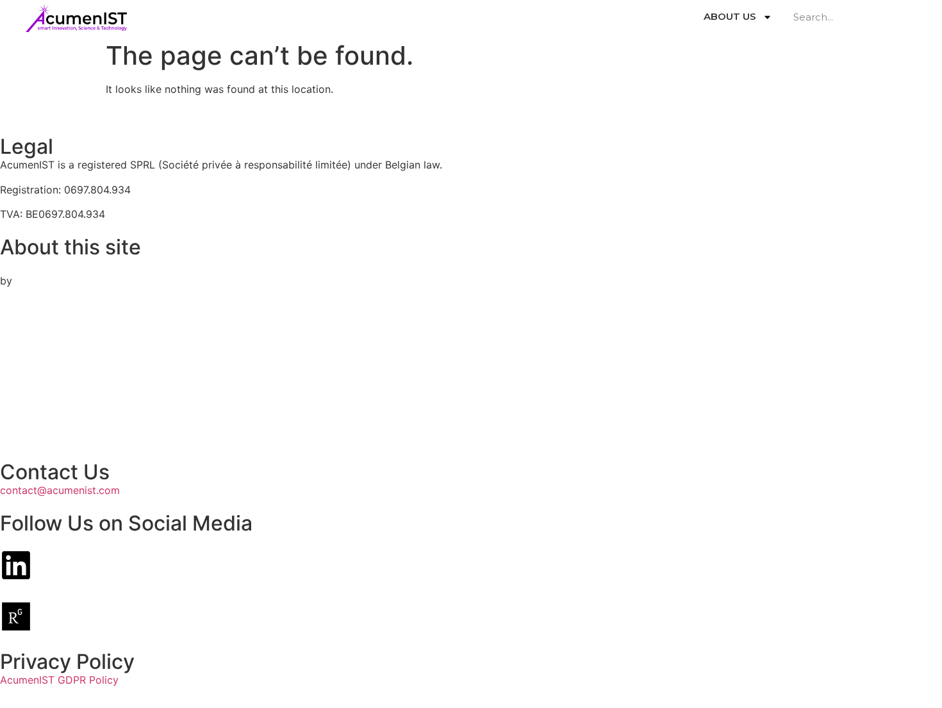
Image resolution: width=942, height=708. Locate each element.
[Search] (907, 16)
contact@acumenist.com (60, 490)
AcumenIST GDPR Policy (59, 679)
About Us (730, 16)
